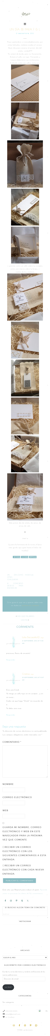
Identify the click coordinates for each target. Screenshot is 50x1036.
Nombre (8, 784)
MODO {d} (29, 575)
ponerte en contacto (30, 605)
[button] (25, 24)
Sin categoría (8, 1002)
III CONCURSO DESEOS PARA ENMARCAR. (15, 586)
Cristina (26, 673)
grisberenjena (25, 14)
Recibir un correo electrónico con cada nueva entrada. (23, 869)
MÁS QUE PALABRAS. (26, 616)
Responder (10, 660)
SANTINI (24, 620)
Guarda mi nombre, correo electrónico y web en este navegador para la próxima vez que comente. (22, 833)
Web (5, 810)
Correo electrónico (17, 797)
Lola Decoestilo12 (31, 637)
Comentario (12, 742)
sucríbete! (8, 987)
